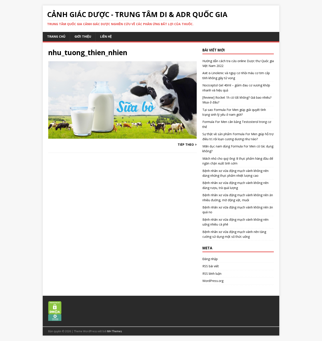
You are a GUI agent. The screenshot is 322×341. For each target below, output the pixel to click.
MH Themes (114, 331)
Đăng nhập (210, 259)
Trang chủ (56, 36)
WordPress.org (212, 281)
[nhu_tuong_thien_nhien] (122, 136)
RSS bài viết (210, 266)
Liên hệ (106, 36)
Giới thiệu (82, 36)
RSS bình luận (211, 273)
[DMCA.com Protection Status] (55, 312)
